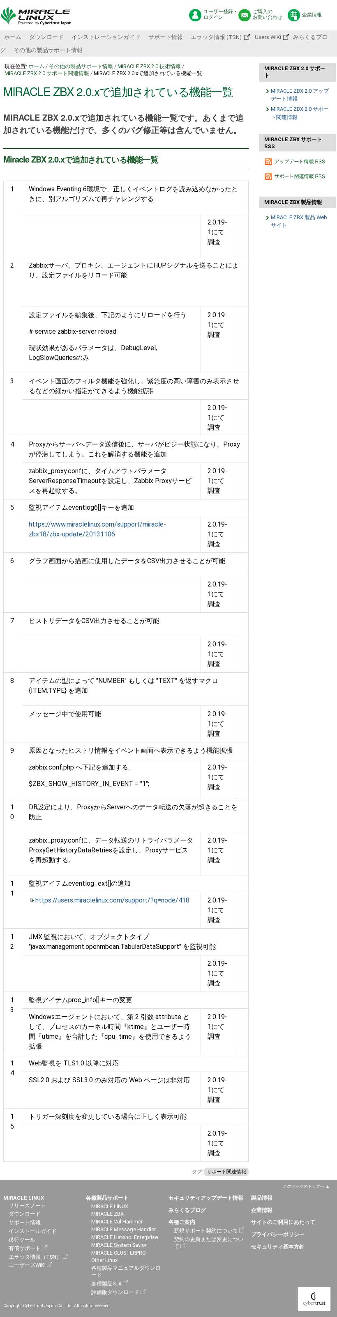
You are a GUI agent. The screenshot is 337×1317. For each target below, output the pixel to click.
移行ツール (22, 1240)
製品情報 (261, 1198)
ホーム (12, 37)
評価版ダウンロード (115, 1292)
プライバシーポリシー (278, 1234)
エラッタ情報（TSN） (35, 1257)
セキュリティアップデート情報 (205, 1198)
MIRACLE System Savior (119, 1245)
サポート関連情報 (226, 1172)
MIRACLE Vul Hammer (117, 1222)
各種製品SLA (106, 1283)
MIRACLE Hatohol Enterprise (124, 1237)
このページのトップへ (303, 1186)
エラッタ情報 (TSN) (216, 37)
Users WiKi (267, 37)
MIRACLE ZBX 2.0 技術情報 (149, 66)
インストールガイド (33, 1231)
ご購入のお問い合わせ (267, 14)
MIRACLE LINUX (109, 1206)
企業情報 (312, 15)
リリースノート (27, 1205)
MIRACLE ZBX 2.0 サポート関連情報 (47, 73)
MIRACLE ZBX (107, 1214)
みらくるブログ (187, 1210)
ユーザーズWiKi (27, 1265)
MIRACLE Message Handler (123, 1229)
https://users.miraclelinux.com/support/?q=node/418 (112, 900)
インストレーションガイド (106, 37)
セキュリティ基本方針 (278, 1247)
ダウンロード (46, 37)
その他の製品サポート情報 (48, 50)
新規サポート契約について (206, 1231)
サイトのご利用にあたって (283, 1222)
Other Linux (104, 1260)
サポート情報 (165, 37)
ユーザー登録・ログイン (220, 14)
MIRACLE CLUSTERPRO (118, 1253)
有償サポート (25, 1248)
